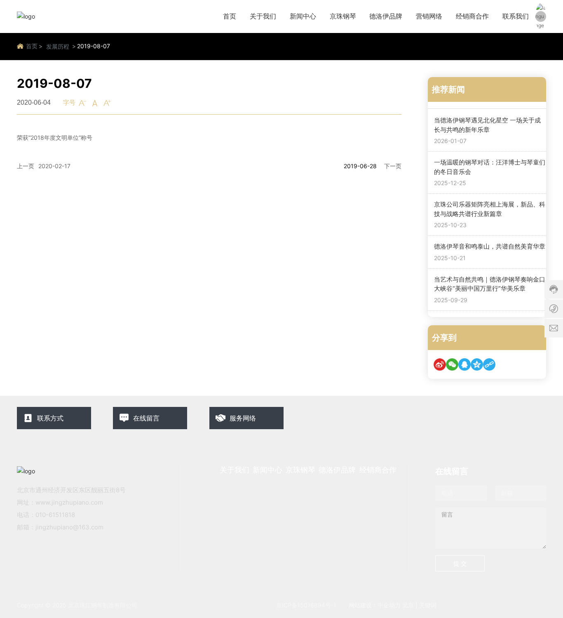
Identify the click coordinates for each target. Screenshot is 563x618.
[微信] (452, 364)
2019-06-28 (360, 165)
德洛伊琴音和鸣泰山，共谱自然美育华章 (489, 246)
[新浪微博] (440, 364)
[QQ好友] (464, 364)
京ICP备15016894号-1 (306, 605)
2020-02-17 (54, 165)
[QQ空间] (477, 364)
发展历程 (57, 46)
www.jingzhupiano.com (69, 502)
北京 (408, 605)
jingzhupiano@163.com (69, 527)
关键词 (427, 605)
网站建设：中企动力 (375, 605)
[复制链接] (489, 364)
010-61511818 (55, 515)
